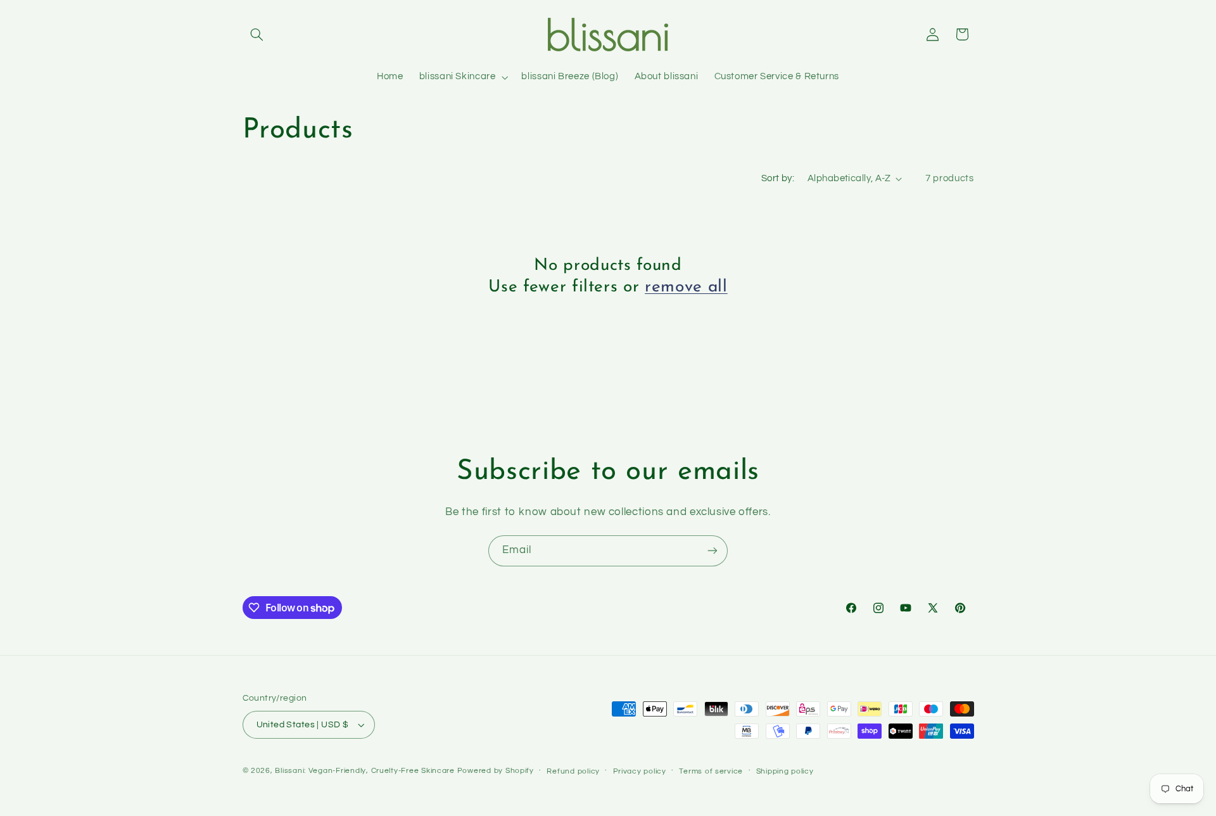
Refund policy (573, 771)
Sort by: (777, 178)
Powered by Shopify (495, 770)
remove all (686, 287)
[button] (257, 34)
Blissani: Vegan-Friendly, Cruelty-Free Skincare (365, 770)
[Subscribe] (712, 550)
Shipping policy (785, 771)
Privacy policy (639, 771)
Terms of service (711, 771)
